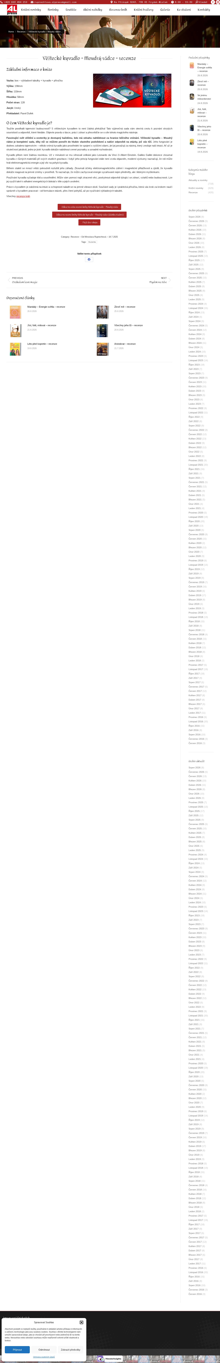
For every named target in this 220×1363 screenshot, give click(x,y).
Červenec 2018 (196, 634)
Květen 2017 (195, 695)
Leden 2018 (195, 660)
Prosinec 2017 (196, 665)
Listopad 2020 (196, 517)
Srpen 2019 (195, 578)
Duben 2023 (195, 390)
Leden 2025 (195, 299)
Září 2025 (194, 264)
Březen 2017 (195, 704)
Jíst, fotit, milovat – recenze (41, 325)
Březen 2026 (195, 238)
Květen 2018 (195, 643)
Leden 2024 (195, 351)
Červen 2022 (195, 434)
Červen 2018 (195, 639)
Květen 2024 (195, 334)
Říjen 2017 (194, 673)
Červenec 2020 (196, 534)
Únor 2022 (194, 451)
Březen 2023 (195, 395)
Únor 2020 (194, 551)
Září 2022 (194, 421)
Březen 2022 (195, 447)
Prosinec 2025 (196, 251)
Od (93, 237)
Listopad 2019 (196, 565)
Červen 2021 (195, 486)
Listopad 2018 (196, 617)
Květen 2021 (195, 491)
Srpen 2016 (195, 734)
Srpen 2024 (195, 321)
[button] (81, 1322)
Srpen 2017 (195, 682)
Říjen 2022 (194, 417)
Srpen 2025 (195, 269)
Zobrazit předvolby (70, 1349)
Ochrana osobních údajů (44, 1357)
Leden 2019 (195, 608)
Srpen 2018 (195, 630)
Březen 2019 (195, 599)
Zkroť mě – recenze (124, 306)
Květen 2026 (195, 230)
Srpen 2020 (195, 530)
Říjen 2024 (194, 312)
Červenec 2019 (196, 582)
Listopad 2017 (196, 669)
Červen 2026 (195, 225)
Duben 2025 (195, 286)
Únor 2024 (194, 347)
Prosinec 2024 (196, 303)
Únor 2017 (194, 708)
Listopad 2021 (196, 464)
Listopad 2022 (196, 412)
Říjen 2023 (194, 364)
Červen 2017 (195, 691)
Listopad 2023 (196, 360)
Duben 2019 (195, 595)
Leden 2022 (195, 456)
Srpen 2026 (195, 216)
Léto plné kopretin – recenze (42, 343)
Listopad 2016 (196, 721)
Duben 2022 (195, 443)
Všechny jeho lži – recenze (128, 325)
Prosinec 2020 (196, 512)
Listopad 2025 (196, 256)
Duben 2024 (195, 338)
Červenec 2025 (196, 273)
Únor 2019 (194, 604)
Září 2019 (194, 573)
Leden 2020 (195, 556)
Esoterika (92, 242)
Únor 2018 (194, 656)
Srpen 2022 (195, 425)
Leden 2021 (195, 508)
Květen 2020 (195, 543)
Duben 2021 (195, 495)
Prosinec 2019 (196, 560)
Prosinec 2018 (196, 612)
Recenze (75, 237)
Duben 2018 (195, 647)
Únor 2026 (194, 243)
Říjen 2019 (194, 569)
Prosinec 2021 (196, 460)
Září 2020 (194, 525)
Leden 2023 (195, 404)
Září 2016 (194, 730)
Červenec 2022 (196, 430)
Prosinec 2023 (196, 356)
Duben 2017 (195, 699)
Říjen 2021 (194, 469)
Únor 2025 (194, 295)
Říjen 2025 (194, 260)
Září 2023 (194, 369)
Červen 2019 (195, 586)
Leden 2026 (195, 247)
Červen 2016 (195, 743)
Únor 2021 (194, 504)
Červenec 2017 (196, 686)
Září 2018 (194, 625)
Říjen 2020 (194, 521)
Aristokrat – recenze (125, 343)
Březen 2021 (195, 499)
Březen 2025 (195, 290)
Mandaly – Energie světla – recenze (46, 306)
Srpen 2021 (195, 478)
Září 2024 (194, 317)
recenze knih (23, 196)
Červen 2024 (195, 330)
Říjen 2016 (194, 726)
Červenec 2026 (196, 221)
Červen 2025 (195, 277)
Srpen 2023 (195, 373)
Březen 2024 (195, 343)
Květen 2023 (195, 386)
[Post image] (15, 312)
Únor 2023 (194, 399)
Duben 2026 (195, 234)
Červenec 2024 (196, 325)
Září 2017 (194, 678)
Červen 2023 (195, 382)
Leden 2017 (195, 712)
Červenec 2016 (196, 739)
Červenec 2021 (196, 482)
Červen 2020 (195, 538)
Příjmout (17, 1349)
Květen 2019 (195, 591)
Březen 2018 (195, 652)
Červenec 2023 (196, 377)
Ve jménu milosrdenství (204, 97)
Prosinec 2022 (196, 408)
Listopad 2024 (196, 308)
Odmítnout (44, 1349)
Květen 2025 (195, 282)
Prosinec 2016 (196, 717)
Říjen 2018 (194, 621)
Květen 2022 (195, 438)
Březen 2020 (195, 547)
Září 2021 (194, 473)
